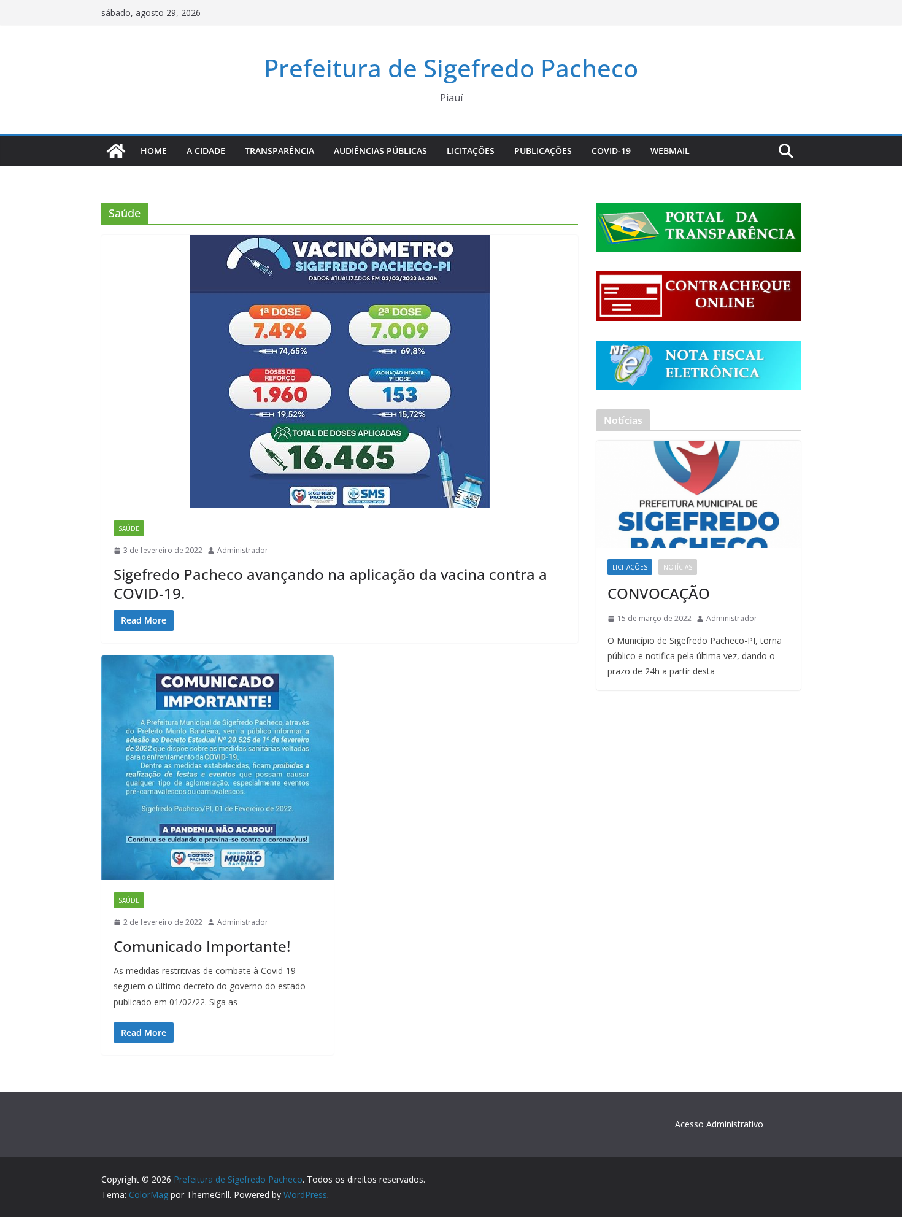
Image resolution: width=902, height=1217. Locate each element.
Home (154, 150)
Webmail (670, 150)
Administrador (242, 550)
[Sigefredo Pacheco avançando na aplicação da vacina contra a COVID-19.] (339, 371)
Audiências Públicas (380, 150)
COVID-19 (611, 150)
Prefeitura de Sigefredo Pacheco (451, 68)
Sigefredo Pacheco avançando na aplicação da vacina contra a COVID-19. (330, 583)
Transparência (279, 150)
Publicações (543, 150)
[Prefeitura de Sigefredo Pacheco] (116, 151)
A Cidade (206, 150)
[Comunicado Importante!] (217, 768)
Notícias (677, 567)
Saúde (128, 528)
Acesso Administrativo (719, 1124)
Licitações (471, 150)
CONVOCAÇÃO (658, 593)
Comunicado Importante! (202, 946)
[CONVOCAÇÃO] (698, 494)
